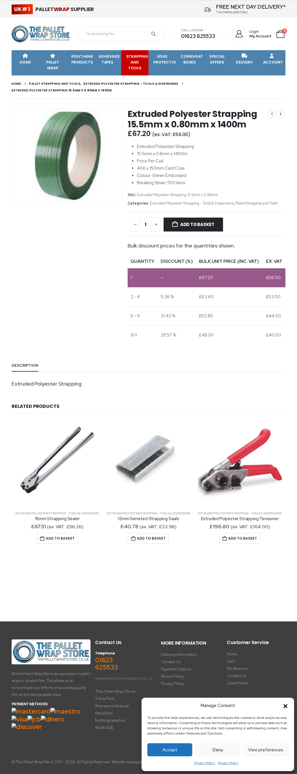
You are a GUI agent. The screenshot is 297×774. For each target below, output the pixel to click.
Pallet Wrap (52, 65)
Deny (218, 750)
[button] (285, 706)
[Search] (153, 34)
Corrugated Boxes (192, 59)
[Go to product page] (57, 463)
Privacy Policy (204, 763)
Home (25, 62)
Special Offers (216, 59)
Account (273, 62)
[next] (281, 114)
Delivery (244, 62)
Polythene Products (82, 59)
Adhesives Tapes (109, 59)
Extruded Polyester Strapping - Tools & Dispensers (191, 203)
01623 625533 (198, 36)
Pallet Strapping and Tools (256, 203)
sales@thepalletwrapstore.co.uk (124, 678)
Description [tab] (25, 365)
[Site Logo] (41, 34)
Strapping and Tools (137, 62)
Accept (169, 750)
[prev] (272, 114)
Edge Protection (164, 59)
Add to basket (197, 224)
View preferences (265, 750)
